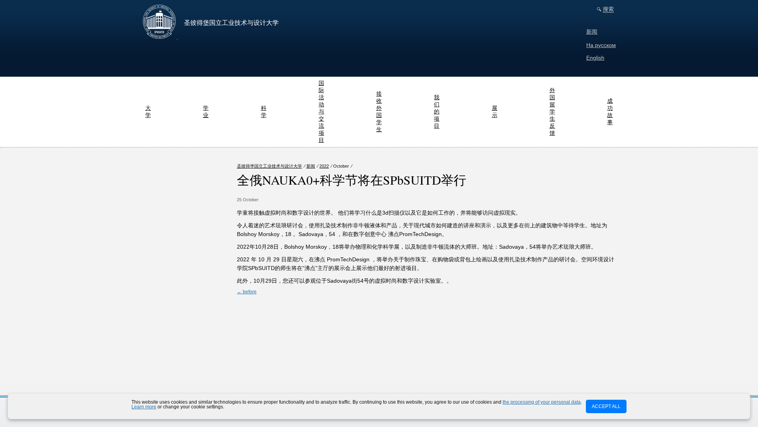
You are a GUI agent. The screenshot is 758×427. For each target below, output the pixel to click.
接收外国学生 (379, 111)
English (595, 58)
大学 (148, 111)
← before (247, 292)
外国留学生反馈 (552, 111)
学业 (205, 111)
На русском (601, 45)
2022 (324, 166)
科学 (263, 111)
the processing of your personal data (542, 402)
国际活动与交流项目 (321, 111)
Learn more (143, 407)
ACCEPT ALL (606, 406)
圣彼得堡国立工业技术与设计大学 (269, 166)
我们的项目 (436, 111)
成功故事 (610, 111)
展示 (494, 111)
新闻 (591, 31)
